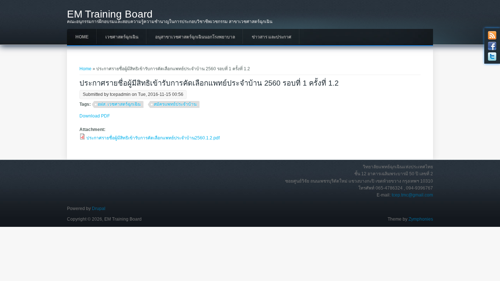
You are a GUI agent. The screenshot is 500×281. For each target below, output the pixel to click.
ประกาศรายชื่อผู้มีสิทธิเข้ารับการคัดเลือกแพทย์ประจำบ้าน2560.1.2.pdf (153, 137)
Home (82, 37)
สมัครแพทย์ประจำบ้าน (175, 104)
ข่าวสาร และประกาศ (271, 37)
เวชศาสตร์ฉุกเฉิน (121, 37)
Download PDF (94, 116)
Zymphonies (420, 219)
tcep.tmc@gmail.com (412, 195)
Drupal (98, 208)
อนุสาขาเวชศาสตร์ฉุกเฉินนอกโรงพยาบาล (195, 37)
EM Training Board (110, 14)
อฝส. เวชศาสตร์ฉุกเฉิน (119, 104)
